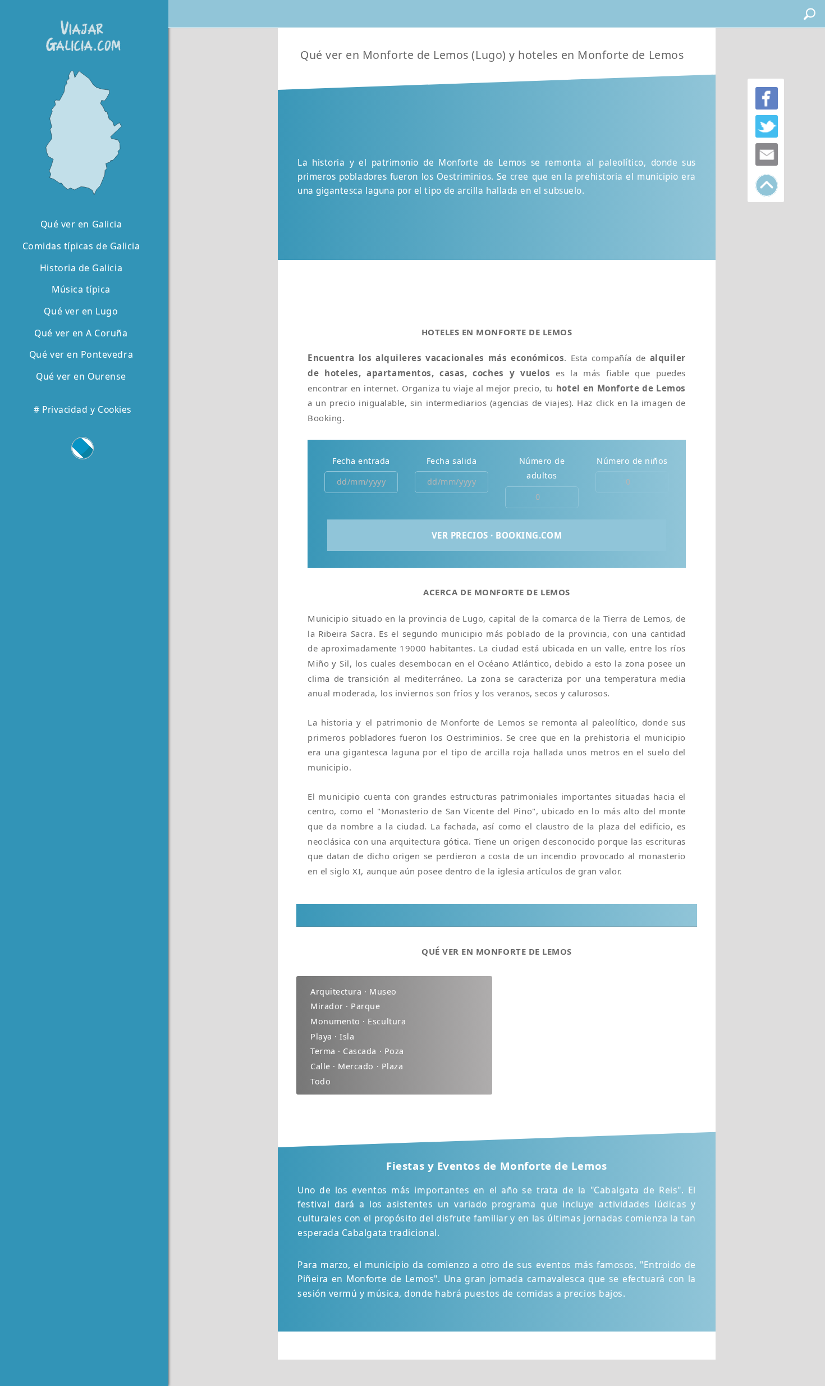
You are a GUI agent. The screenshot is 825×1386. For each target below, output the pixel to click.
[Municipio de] (81, 132)
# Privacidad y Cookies (82, 409)
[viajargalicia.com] (81, 28)
